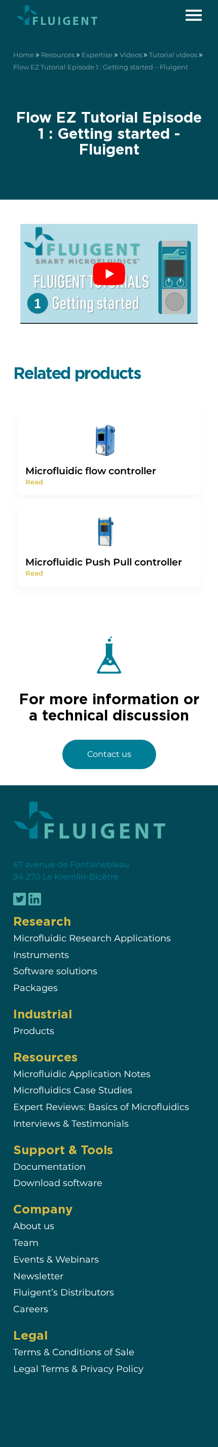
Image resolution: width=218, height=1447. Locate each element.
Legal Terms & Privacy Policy (78, 1368)
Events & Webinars (56, 1259)
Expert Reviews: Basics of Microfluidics (101, 1106)
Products (33, 1030)
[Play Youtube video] (109, 274)
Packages (35, 987)
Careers (30, 1309)
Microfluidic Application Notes (82, 1074)
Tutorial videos (173, 55)
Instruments (41, 954)
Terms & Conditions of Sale (73, 1352)
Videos (131, 55)
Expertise (97, 55)
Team (26, 1242)
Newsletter (38, 1276)
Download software (57, 1183)
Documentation (49, 1166)
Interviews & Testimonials (71, 1123)
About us (33, 1226)
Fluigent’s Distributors (63, 1292)
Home (23, 55)
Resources (58, 55)
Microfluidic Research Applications (92, 938)
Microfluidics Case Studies (72, 1090)
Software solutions (55, 971)
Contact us (109, 754)
